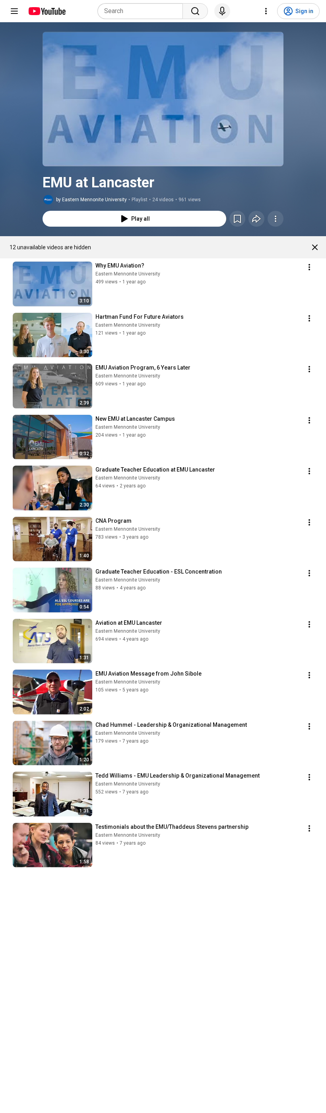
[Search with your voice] (222, 11)
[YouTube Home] (46, 11)
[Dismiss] (315, 247)
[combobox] (142, 11)
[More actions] (275, 219)
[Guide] (14, 11)
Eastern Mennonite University (127, 274)
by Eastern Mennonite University (91, 199)
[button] (163, 99)
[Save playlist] (237, 219)
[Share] (256, 219)
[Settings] (266, 11)
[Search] (195, 11)
